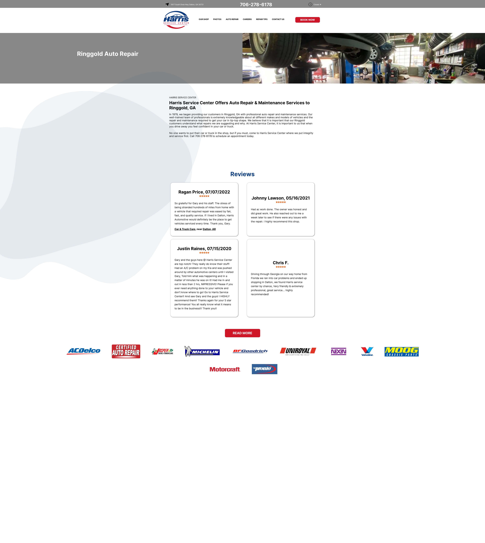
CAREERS (247, 19)
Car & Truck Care (185, 229)
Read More (242, 333)
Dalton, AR (209, 229)
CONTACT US (278, 19)
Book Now (307, 19)
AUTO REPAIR (232, 19)
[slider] (204, 196)
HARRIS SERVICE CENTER (182, 97)
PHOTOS (217, 19)
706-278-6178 (256, 4)
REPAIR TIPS (262, 19)
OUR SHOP (204, 19)
